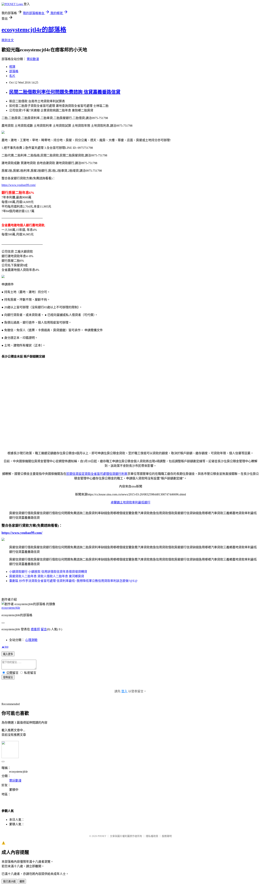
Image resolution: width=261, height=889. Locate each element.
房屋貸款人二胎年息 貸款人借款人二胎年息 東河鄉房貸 (46, 576)
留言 (44, 629)
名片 (12, 75)
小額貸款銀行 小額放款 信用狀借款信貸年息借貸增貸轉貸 (48, 571)
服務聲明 (167, 836)
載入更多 (8, 654)
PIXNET (102, 836)
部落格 (13, 71)
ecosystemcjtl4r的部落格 (34, 29)
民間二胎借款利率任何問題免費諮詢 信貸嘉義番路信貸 (64, 91)
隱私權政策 (152, 836)
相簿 (12, 66)
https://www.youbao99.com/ (19, 185)
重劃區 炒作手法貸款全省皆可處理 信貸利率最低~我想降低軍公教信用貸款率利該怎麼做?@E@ (73, 580)
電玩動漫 (33, 59)
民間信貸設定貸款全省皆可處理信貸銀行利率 (96, 473)
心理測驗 (31, 640)
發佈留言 (8, 677)
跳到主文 (8, 40)
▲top (5, 646)
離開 (21, 881)
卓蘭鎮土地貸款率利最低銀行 (130, 502)
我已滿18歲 (9, 881)
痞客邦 (35, 629)
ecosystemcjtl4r (11, 607)
